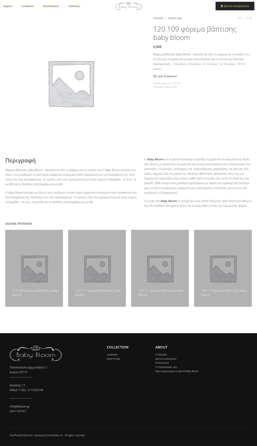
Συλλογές (158, 18)
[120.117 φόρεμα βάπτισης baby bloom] (223, 268)
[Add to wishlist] (13, 285)
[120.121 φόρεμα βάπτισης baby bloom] (160, 268)
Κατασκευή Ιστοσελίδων (47, 435)
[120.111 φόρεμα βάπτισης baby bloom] (97, 268)
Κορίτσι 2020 (175, 18)
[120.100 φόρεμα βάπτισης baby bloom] (34, 268)
